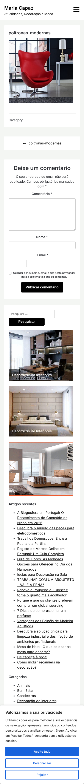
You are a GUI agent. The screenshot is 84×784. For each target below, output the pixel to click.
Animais (23, 685)
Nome (42, 237)
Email (42, 255)
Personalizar (42, 763)
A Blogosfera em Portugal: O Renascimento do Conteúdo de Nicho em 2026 (42, 517)
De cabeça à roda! (32, 657)
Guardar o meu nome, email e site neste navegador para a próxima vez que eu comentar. (44, 274)
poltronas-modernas (44, 143)
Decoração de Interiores (36, 701)
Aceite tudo (42, 751)
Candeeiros (26, 696)
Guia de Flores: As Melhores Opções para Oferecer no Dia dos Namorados (44, 564)
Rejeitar (42, 774)
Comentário (42, 194)
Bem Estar (25, 690)
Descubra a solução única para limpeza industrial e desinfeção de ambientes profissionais (45, 636)
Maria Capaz (18, 8)
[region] (42, 744)
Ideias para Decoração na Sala (42, 574)
